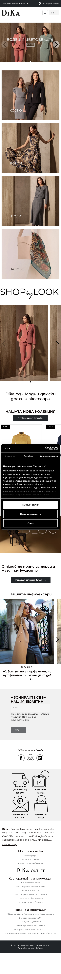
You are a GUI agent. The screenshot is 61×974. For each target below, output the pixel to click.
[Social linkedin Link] (39, 757)
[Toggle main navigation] (45, 12)
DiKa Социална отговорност (30, 886)
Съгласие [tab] (10, 456)
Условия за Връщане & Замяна (30, 925)
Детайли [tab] (28, 456)
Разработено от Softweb (30, 948)
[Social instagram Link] (30, 757)
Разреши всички (30, 504)
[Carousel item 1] (30, 42)
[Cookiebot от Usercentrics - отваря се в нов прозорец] (45, 448)
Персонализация (29, 514)
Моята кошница (30, 859)
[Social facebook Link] (21, 757)
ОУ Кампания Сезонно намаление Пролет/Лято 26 (31, 933)
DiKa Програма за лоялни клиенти (30, 894)
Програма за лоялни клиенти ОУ (30, 929)
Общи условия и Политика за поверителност (30, 717)
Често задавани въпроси (30, 902)
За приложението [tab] (48, 456)
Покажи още (9, 844)
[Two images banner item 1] (30, 95)
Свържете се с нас (30, 882)
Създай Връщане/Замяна (30, 863)
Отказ (30, 523)
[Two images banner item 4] (30, 254)
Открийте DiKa (30, 890)
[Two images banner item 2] (30, 148)
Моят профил (30, 855)
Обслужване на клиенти (14, 3)
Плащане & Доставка (30, 922)
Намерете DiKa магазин (30, 898)
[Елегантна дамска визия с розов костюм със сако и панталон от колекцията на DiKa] (24, 344)
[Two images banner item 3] (30, 201)
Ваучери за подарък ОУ (30, 918)
